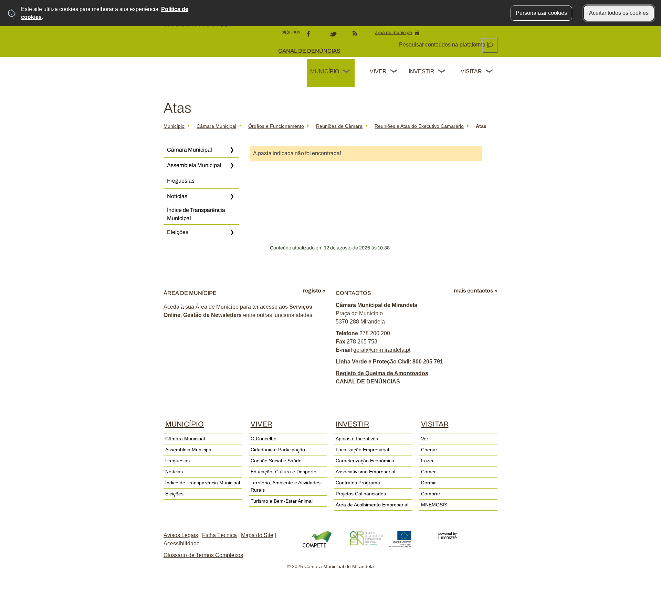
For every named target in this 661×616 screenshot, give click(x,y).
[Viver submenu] (394, 72)
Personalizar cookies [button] (541, 13)
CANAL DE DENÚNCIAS (309, 51)
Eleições (177, 232)
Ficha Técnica (219, 535)
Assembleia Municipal (194, 165)
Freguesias (181, 181)
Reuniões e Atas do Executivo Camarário (419, 126)
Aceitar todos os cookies (619, 13)
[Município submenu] (346, 72)
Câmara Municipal (216, 126)
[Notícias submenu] (231, 196)
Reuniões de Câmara (339, 126)
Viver (378, 71)
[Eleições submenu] (231, 232)
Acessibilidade (182, 543)
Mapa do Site (257, 535)
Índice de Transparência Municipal (196, 214)
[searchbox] (445, 45)
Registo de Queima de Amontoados (382, 373)
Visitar (471, 71)
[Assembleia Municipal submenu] (231, 165)
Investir (421, 71)
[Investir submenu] (442, 72)
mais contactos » (475, 291)
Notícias (177, 196)
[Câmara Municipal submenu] (231, 149)
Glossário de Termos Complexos (203, 555)
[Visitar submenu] (489, 72)
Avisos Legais (181, 535)
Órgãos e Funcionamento (276, 126)
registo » (314, 291)
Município (324, 71)
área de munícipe (393, 32)
